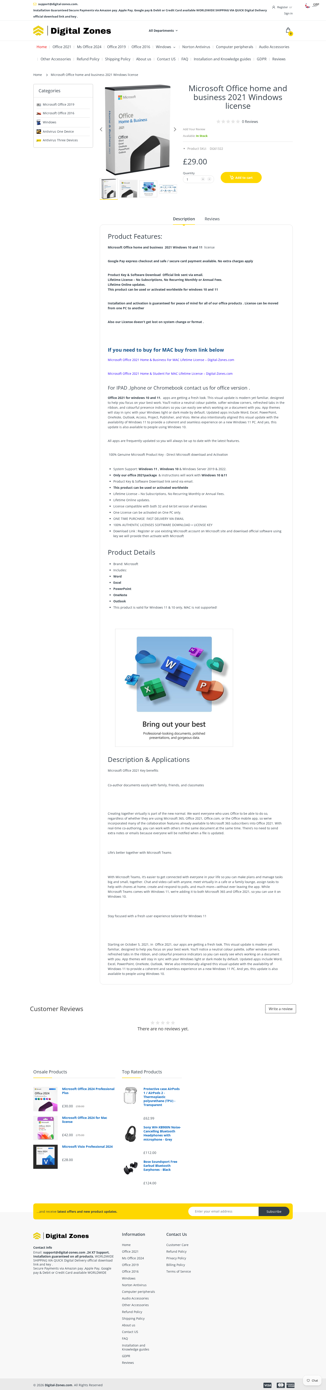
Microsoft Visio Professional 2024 (87, 1147)
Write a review (281, 1008)
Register (283, 7)
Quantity (189, 173)
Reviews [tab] (212, 218)
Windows (49, 122)
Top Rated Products (142, 1072)
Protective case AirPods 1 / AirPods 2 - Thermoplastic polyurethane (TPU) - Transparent (161, 1097)
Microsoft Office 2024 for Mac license (84, 1120)
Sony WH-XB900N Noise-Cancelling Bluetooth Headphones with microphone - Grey (162, 1133)
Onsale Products (50, 1072)
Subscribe (274, 1211)
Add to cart (244, 177)
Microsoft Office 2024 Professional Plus (88, 1091)
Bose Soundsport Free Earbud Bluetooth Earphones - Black (160, 1166)
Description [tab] (184, 218)
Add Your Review (194, 129)
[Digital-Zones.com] (72, 31)
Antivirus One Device (58, 131)
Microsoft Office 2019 (58, 104)
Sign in (288, 13)
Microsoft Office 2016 (58, 113)
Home (37, 75)
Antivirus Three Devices (60, 140)
